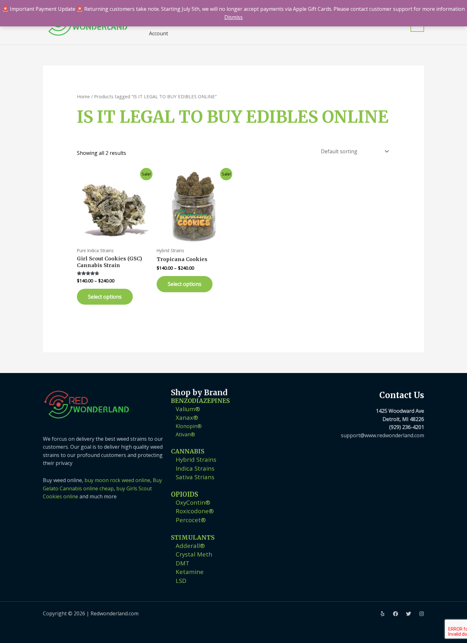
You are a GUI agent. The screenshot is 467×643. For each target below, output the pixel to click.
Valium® (188, 409)
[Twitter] (408, 613)
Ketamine (190, 572)
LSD (181, 580)
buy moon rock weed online (117, 480)
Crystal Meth (194, 554)
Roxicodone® (195, 511)
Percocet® (191, 520)
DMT (182, 563)
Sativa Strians (195, 477)
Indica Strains (195, 468)
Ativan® (185, 434)
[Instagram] (421, 613)
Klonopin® (189, 426)
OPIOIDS (184, 494)
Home (83, 96)
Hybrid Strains (196, 459)
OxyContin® (193, 502)
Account (158, 33)
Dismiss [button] (233, 17)
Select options (105, 296)
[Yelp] (382, 613)
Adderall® (190, 546)
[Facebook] (395, 613)
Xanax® (187, 417)
